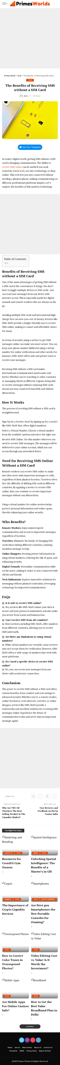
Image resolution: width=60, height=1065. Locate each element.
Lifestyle (9, 853)
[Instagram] (27, 1040)
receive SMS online (12, 167)
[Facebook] (33, 796)
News (36, 853)
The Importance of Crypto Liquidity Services (15, 909)
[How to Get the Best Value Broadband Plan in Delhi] (44, 988)
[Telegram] (54, 796)
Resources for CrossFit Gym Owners (11, 863)
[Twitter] (40, 796)
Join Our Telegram (31, 147)
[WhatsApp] (47, 796)
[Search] (55, 3)
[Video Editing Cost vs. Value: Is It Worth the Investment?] (44, 942)
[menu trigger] (5, 3)
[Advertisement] (30, 38)
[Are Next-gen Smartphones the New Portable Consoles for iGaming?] (44, 892)
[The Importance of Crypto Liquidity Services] (15, 892)
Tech (30, 80)
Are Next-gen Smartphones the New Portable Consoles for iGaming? (43, 913)
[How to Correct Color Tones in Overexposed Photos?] (15, 942)
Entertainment (48, 899)
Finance (8, 899)
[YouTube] (32, 1040)
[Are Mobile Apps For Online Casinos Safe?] (15, 988)
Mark (26, 96)
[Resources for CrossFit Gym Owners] (15, 845)
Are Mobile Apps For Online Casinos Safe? (15, 1006)
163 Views (36, 96)
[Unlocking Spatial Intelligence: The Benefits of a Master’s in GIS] (44, 845)
